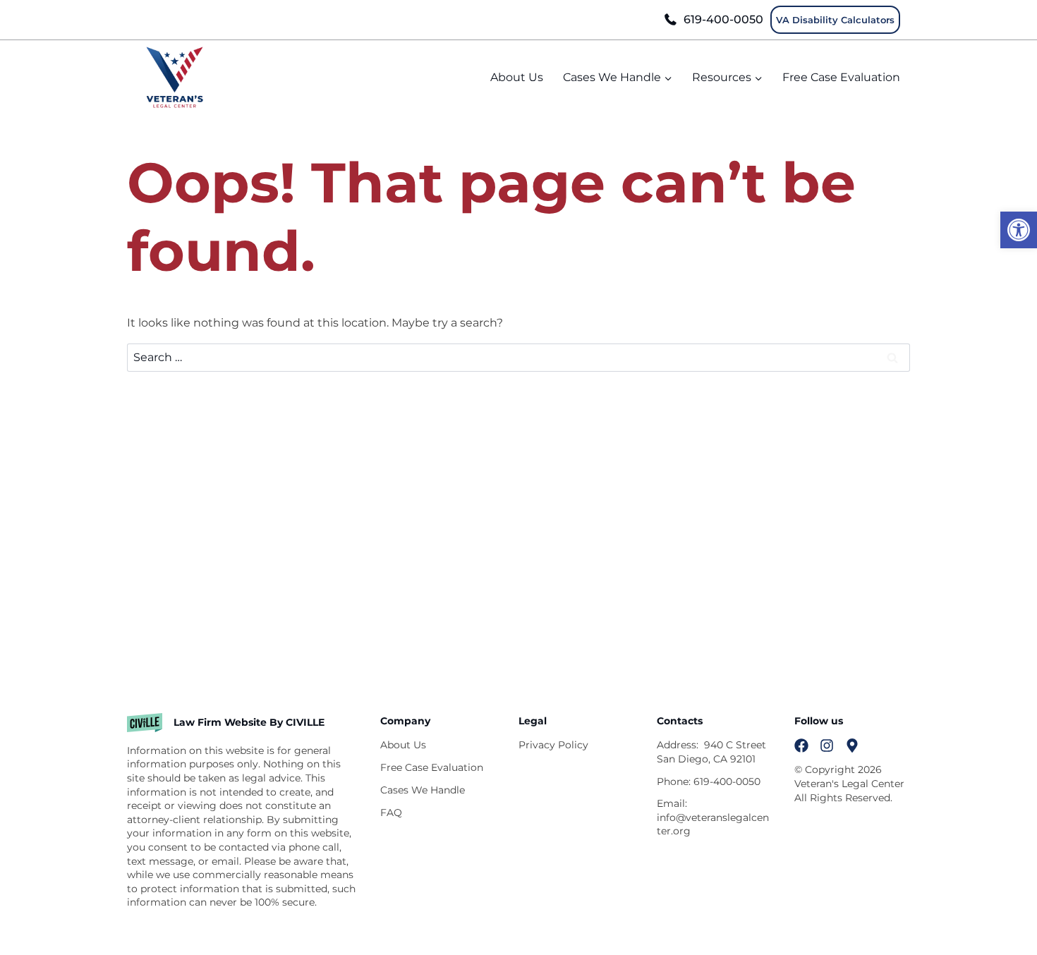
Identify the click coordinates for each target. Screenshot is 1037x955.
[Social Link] (801, 745)
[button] (1018, 230)
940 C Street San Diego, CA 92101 (711, 751)
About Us (516, 77)
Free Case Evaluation (841, 77)
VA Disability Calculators (835, 19)
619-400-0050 (723, 19)
